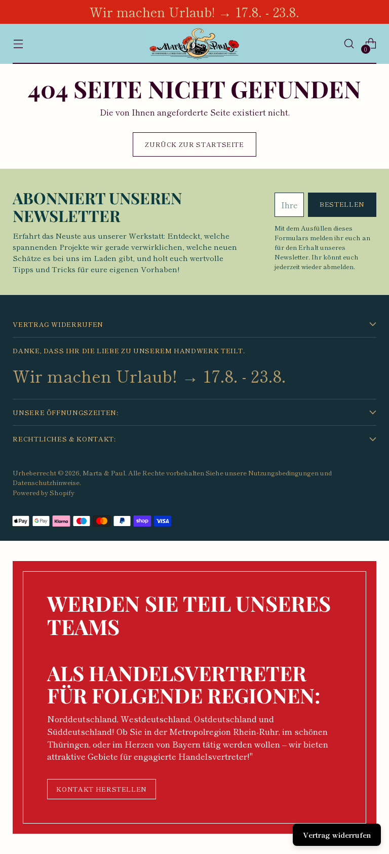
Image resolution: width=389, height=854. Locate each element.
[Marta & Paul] (194, 44)
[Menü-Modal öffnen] (18, 43)
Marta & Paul (104, 472)
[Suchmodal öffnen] (349, 43)
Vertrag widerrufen (337, 835)
